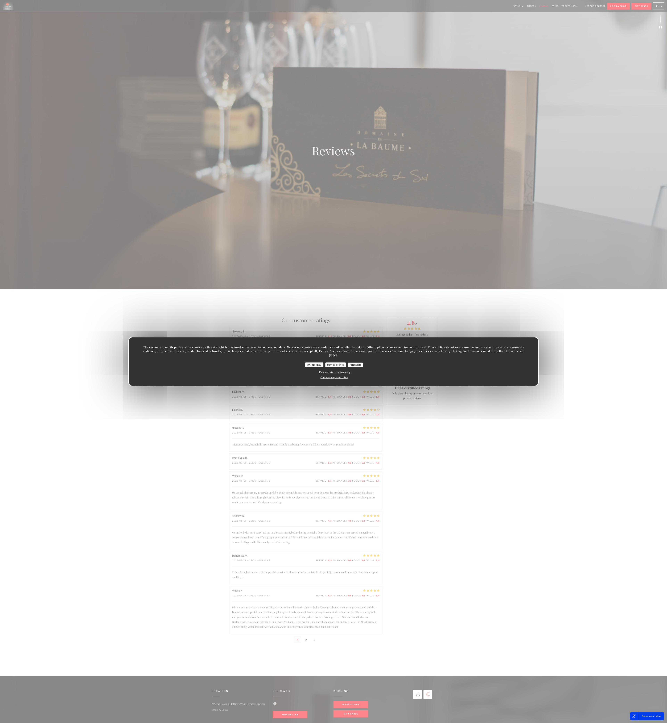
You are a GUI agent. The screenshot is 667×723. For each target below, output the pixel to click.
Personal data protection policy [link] (334, 372)
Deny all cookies (335, 364)
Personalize (355, 364)
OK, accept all (314, 364)
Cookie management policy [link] (334, 377)
